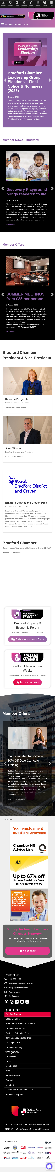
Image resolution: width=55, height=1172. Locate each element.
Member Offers (13, 244)
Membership (11, 1066)
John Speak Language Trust (18, 1038)
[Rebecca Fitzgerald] (27, 381)
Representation (13, 1075)
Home (8, 1061)
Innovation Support (14, 1094)
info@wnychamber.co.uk (18, 988)
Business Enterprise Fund (17, 1033)
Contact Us (11, 1056)
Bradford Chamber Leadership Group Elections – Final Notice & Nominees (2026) (25, 82)
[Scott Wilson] (27, 430)
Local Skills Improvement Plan (19, 1090)
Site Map (45, 1124)
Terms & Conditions (33, 1124)
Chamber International (16, 1028)
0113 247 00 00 (14, 979)
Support (9, 1080)
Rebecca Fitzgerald (17, 399)
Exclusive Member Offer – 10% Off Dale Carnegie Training (25, 761)
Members (10, 1085)
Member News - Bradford (21, 140)
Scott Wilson (13, 448)
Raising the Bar (13, 1043)
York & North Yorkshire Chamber (20, 1024)
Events (9, 1071)
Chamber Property (14, 1047)
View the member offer (17, 799)
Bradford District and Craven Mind (26, 502)
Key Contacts (13, 996)
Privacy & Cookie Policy (13, 1124)
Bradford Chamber (14, 1014)
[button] (5, 80)
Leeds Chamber (13, 1019)
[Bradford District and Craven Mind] (27, 484)
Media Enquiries (14, 992)
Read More (10, 224)
